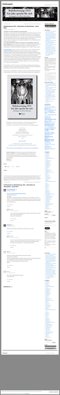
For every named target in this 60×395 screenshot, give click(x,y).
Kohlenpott (49, 124)
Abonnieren (47, 228)
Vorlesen (47, 202)
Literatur (27, 175)
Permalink (27, 179)
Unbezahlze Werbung (49, 197)
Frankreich (17, 177)
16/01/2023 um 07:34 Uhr (11, 252)
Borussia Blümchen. (48, 95)
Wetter (46, 206)
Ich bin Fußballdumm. (49, 94)
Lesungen (47, 179)
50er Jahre (48, 105)
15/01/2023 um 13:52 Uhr (14, 237)
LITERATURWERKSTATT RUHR (51, 181)
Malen (46, 183)
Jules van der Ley (48, 53)
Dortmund (11, 177)
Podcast (47, 186)
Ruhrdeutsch (49, 137)
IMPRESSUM (23, 19)
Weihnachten (48, 147)
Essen (15, 177)
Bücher (17, 175)
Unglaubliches (48, 199)
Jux (47, 123)
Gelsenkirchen (22, 177)
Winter (46, 149)
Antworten (8, 206)
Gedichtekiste (47, 165)
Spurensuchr (47, 195)
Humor (48, 122)
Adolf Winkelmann (48, 106)
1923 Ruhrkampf (8, 176)
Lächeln (47, 176)
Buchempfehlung (26, 176)
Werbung (47, 205)
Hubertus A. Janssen (48, 120)
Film (49, 115)
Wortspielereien (48, 208)
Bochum (15, 176)
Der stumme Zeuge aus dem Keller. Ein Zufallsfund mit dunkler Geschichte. (50, 92)
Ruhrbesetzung (6, 178)
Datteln (9, 177)
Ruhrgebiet (10, 178)
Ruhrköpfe (9, 224)
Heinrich (47, 44)
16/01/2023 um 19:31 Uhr (11, 272)
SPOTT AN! (6, 19)
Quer (8, 251)
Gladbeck (30, 177)
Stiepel (24, 178)
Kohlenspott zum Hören (49, 171)
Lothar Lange (39, 177)
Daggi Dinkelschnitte (11, 189)
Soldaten (21, 178)
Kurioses (47, 175)
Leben (46, 126)
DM (46, 159)
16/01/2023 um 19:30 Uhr (14, 210)
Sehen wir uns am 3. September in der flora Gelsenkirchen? (50, 54)
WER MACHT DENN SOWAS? (14, 19)
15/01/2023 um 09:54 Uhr (11, 226)
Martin (46, 33)
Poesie (46, 188)
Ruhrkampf (14, 178)
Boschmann (19, 176)
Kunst (24, 175)
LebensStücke (47, 178)
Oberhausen (49, 134)
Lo (14, 29)
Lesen (35, 177)
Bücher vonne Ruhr (22, 140)
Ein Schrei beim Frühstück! (49, 101)
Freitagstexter (47, 162)
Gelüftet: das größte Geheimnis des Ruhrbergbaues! (32, 23)
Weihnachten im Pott (48, 204)
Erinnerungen (52, 114)
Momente (47, 184)
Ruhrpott (18, 178)
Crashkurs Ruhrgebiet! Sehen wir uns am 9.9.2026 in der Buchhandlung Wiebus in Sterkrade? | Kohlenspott (51, 36)
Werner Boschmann (8, 49)
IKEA (46, 168)
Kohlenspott (7, 4)
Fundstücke (48, 117)
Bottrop (22, 176)
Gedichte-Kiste (48, 164)
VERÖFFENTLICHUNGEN (31, 19)
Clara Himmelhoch (48, 46)
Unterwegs (47, 200)
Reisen (46, 189)
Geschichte (26, 177)
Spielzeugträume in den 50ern (50, 322)
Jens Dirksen (54, 121)
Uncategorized (48, 198)
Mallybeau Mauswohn (49, 40)
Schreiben (48, 142)
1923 (4, 176)
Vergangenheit (48, 201)
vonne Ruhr (38, 178)
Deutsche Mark (48, 157)
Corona (46, 111)
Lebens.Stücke (48, 177)
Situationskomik (48, 321)
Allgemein (14, 175)
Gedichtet (48, 118)
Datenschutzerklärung (40, 19)
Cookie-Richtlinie (26, 393)
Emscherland (47, 160)
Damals (20, 175)
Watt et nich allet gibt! (49, 203)
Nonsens (49, 133)
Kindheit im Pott (52, 123)
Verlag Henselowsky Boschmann (31, 178)
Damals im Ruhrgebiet (50, 112)
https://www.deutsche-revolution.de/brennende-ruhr (16, 193)
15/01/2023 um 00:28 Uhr (11, 190)
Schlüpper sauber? (7, 23)
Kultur (22, 175)
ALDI (53, 106)
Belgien (12, 176)
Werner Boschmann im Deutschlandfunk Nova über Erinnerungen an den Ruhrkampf (22, 147)
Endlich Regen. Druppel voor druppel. (51, 85)
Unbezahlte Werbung (32, 175)
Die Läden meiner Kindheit (49, 158)
